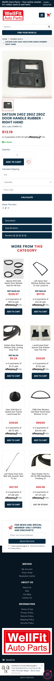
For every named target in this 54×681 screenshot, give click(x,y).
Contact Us (27, 598)
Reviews (9, 235)
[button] (28, 162)
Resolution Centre (27, 576)
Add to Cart (13, 162)
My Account (27, 569)
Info (43, 137)
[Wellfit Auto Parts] (13, 15)
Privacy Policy (15, 548)
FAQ (27, 591)
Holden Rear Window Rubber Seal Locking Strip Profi (13, 347)
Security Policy (27, 623)
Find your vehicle (27, 32)
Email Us (10, 660)
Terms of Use (27, 609)
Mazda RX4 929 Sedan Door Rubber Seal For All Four (13, 283)
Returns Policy (27, 616)
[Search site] (49, 26)
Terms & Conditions (37, 546)
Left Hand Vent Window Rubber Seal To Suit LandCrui (40, 283)
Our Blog (27, 594)
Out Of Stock (40, 504)
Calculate (27, 197)
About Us (27, 587)
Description (10, 220)
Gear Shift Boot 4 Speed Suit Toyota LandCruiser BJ (13, 411)
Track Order (27, 572)
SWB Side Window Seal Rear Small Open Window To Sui (40, 411)
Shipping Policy (27, 619)
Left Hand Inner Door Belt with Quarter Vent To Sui (13, 476)
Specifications (11, 228)
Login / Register (47, 3)
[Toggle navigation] (42, 15)
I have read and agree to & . (26, 547)
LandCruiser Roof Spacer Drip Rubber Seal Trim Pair (41, 347)
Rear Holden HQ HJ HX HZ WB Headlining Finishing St (40, 476)
